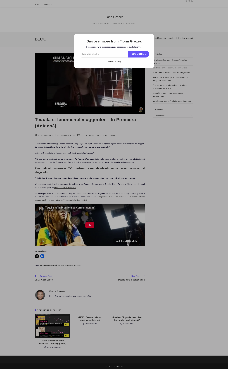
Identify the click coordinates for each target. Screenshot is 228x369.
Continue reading (114, 62)
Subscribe (139, 54)
